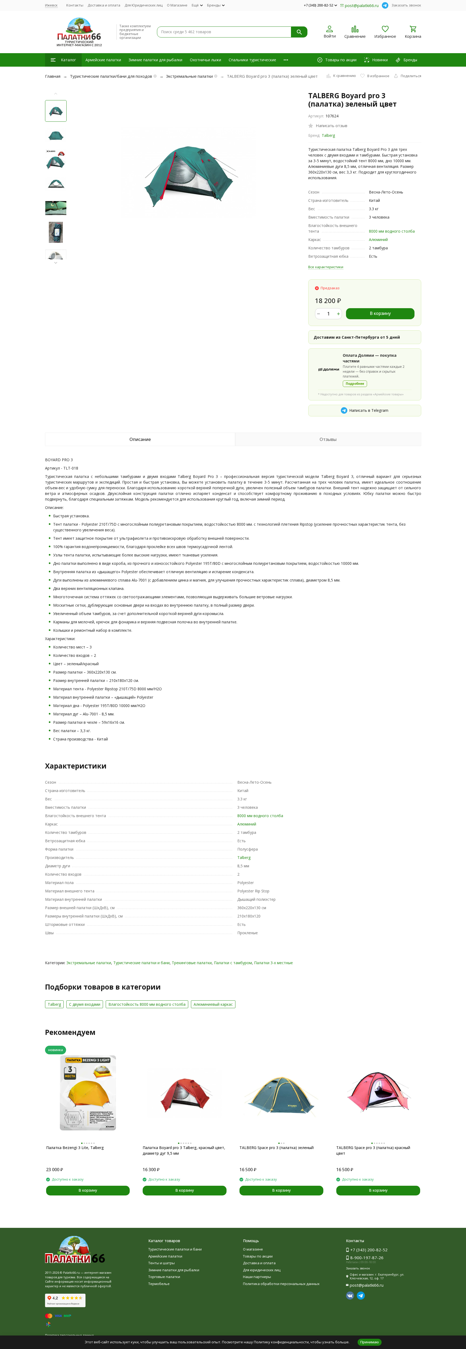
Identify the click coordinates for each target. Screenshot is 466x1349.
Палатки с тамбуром (233, 962)
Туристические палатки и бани (141, 962)
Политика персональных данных (69, 1335)
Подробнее (355, 383)
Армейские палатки (103, 59)
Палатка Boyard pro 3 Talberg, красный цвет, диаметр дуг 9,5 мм (184, 1150)
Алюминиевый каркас (213, 1004)
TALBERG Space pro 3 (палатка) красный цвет (373, 1150)
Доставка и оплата (104, 5)
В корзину (380, 313)
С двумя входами (84, 1004)
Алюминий (378, 239)
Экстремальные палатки (189, 76)
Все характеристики (325, 266)
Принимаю (369, 1342)
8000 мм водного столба (392, 231)
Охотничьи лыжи (205, 59)
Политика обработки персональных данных (281, 1283)
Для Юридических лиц (144, 5)
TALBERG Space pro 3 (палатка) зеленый (276, 1147)
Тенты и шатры (161, 1262)
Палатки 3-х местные (273, 962)
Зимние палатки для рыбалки (155, 59)
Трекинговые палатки (192, 962)
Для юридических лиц (261, 1270)
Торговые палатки (164, 1276)
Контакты (74, 5)
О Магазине (177, 5)
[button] (56, 263)
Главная (52, 76)
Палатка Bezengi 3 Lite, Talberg (75, 1147)
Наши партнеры (257, 1276)
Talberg (328, 135)
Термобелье (159, 1283)
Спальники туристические (252, 59)
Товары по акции (258, 1256)
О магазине (253, 1249)
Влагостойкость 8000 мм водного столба (147, 1004)
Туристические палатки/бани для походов (111, 76)
